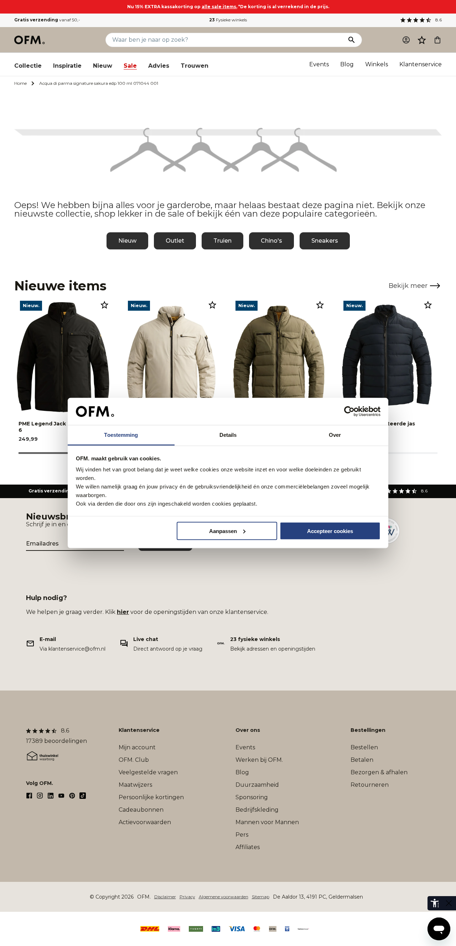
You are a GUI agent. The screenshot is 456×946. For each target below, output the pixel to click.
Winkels (376, 64)
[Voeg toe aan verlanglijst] (104, 305)
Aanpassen (223, 531)
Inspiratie (67, 65)
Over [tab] (335, 435)
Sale (130, 65)
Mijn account (137, 747)
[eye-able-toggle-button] (449, 903)
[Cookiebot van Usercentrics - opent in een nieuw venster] (349, 411)
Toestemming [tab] (121, 435)
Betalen (362, 759)
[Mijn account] (406, 40)
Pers (241, 834)
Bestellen (364, 747)
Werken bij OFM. (259, 759)
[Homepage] (30, 40)
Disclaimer (165, 896)
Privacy (187, 896)
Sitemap (260, 896)
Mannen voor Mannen (267, 822)
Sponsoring (251, 797)
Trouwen (194, 65)
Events (319, 64)
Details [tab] (228, 435)
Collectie (28, 65)
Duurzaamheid (257, 784)
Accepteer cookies (330, 531)
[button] (422, 40)
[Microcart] (437, 40)
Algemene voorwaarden (223, 896)
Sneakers (324, 240)
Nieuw (102, 65)
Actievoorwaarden (145, 822)
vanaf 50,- (47, 19)
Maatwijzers (135, 784)
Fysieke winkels (228, 19)
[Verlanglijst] (422, 40)
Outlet (175, 240)
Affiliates (247, 847)
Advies (158, 65)
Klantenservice (420, 64)
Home (20, 83)
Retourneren (370, 784)
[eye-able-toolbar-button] (435, 903)
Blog (347, 64)
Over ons (247, 730)
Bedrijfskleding (257, 809)
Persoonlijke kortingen (151, 797)
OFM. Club (134, 759)
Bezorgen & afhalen (379, 772)
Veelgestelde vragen (148, 772)
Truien (222, 240)
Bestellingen (368, 730)
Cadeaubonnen (141, 809)
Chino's (271, 240)
